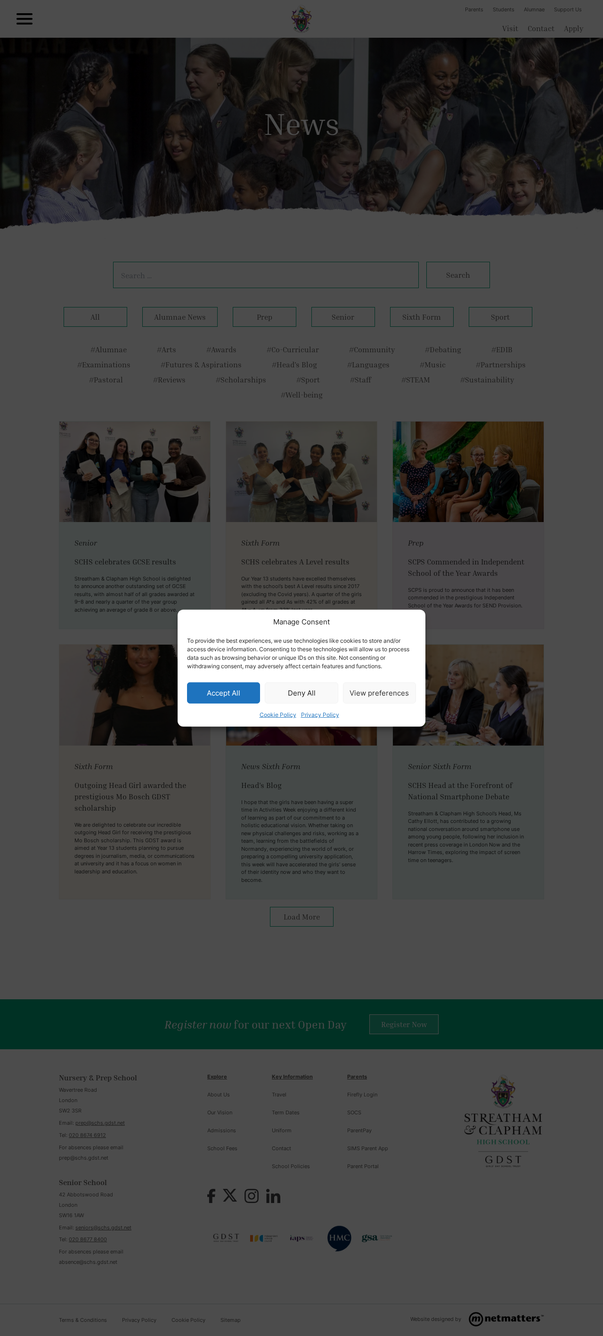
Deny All (302, 692)
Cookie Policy (278, 714)
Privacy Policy (320, 714)
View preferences (379, 692)
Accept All (223, 692)
